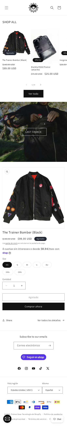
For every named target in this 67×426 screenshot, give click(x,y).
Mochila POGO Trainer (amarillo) (40, 68)
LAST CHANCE (34, 131)
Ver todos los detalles (49, 320)
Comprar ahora (33, 306)
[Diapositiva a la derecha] (40, 84)
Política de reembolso (53, 414)
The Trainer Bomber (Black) (14, 60)
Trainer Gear (16, 414)
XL (49, 265)
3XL (21, 272)
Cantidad (6, 279)
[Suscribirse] (49, 345)
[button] (6, 7)
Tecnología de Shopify (31, 414)
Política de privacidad (15, 419)
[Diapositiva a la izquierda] (26, 84)
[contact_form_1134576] (7, 419)
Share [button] (9, 320)
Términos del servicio (37, 419)
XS (9, 265)
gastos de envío (12, 243)
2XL (9, 272)
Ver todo (33, 93)
